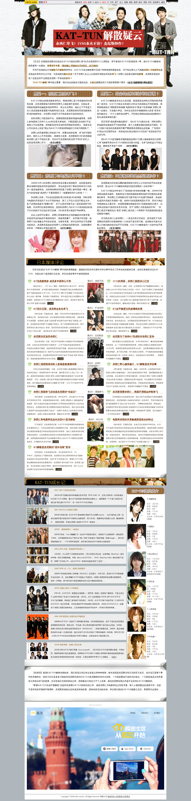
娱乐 (97, 2)
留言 (58, 143)
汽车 (112, 2)
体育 (90, 2)
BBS (150, 2)
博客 (145, 2)
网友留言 (148, 82)
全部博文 (126, 796)
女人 (121, 2)
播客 (131, 2)
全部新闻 (119, 796)
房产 (116, 2)
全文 (130, 82)
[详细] (149, 519)
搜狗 (163, 2)
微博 (135, 2)
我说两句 (156, 2)
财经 (104, 2)
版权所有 (111, 796)
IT (108, 2)
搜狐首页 (78, 2)
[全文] (114, 657)
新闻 (85, 2)
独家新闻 (138, 82)
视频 (126, 2)
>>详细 (50, 303)
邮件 (140, 2)
